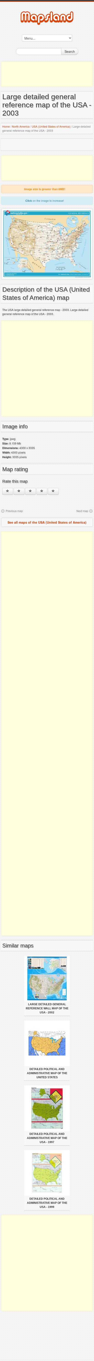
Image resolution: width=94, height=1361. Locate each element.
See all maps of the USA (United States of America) (47, 522)
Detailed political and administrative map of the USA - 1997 (47, 1138)
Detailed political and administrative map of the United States (47, 1073)
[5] (53, 491)
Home (6, 126)
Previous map (14, 511)
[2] (19, 491)
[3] (30, 491)
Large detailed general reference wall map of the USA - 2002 (47, 1008)
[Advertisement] (47, 74)
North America (21, 126)
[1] (7, 491)
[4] (42, 491)
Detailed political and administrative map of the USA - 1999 (47, 1203)
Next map (82, 511)
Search (70, 51)
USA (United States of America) (51, 126)
